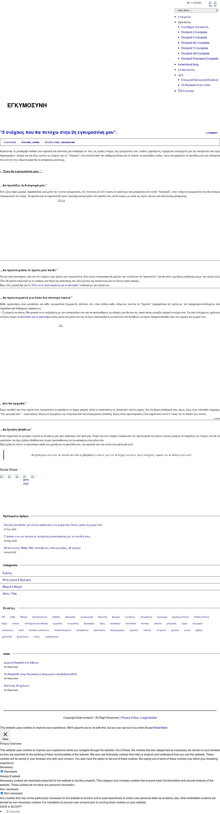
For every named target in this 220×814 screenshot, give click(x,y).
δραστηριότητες (180, 616)
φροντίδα (7, 636)
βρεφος (116, 616)
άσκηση (56, 616)
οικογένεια (7, 630)
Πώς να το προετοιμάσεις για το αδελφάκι (55, 285)
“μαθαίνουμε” (68, 142)
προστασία (99, 630)
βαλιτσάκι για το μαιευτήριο (35, 316)
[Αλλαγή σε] (186, 91)
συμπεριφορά (117, 630)
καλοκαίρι (115, 623)
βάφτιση (102, 616)
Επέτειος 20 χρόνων (16, 685)
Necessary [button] (6, 767)
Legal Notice (149, 718)
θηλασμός (89, 623)
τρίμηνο (175, 630)
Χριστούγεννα (39, 616)
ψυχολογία (22, 636)
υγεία (56, 142)
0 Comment (211, 133)
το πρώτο (161, 630)
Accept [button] (149, 728)
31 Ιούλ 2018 (10, 142)
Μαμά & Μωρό (12, 587)
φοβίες (198, 630)
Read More (160, 728)
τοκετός (147, 630)
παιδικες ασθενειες (39, 630)
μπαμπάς (172, 623)
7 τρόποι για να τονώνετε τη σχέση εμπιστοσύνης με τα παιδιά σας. (47, 536)
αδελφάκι (70, 616)
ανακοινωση (87, 616)
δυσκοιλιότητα (201, 616)
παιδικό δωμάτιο (62, 630)
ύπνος (37, 636)
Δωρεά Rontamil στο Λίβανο (21, 662)
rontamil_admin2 (30, 142)
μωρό (184, 623)
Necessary (10, 771)
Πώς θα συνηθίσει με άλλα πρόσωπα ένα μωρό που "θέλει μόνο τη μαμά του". (53, 525)
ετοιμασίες (73, 623)
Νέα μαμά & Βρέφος (17, 580)
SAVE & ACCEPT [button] (11, 807)
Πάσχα (23, 616)
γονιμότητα (146, 616)
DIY (3, 616)
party (12, 616)
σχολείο (134, 630)
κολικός (145, 623)
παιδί (21, 630)
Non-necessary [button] (9, 789)
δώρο (4, 623)
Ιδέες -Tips (10, 593)
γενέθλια (130, 616)
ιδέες (102, 623)
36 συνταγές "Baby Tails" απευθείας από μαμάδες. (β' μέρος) (42, 548)
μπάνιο (158, 623)
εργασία (57, 623)
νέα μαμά (197, 623)
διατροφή (162, 616)
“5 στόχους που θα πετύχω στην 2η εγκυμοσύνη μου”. (58, 132)
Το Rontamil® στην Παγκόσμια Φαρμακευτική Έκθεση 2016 (40, 674)
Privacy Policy (130, 718)
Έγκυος (7, 573)
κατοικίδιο (131, 623)
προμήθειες (82, 630)
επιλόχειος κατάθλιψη (36, 623)
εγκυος (49, 142)
